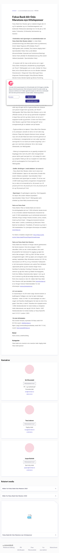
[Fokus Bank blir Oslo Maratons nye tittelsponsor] (29, 517)
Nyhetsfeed (53, 547)
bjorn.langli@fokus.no (23, 328)
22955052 (29, 470)
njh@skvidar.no (26, 323)
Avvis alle (30, 97)
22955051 (29, 432)
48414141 (29, 394)
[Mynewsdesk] (8, 545)
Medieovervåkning (8, 547)
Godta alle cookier (32, 101)
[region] (29, 92)
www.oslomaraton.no (26, 286)
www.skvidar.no (40, 281)
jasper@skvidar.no (29, 468)
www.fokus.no (16, 230)
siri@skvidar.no (29, 392)
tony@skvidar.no (29, 430)
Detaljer (11, 97)
